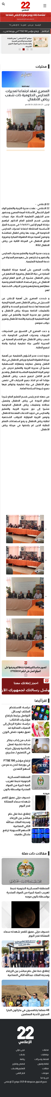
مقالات (45, 1068)
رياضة (22, 1059)
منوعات (45, 1073)
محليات (41, 66)
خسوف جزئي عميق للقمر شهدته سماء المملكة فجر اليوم (16, 801)
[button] (31, 49)
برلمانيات (45, 1054)
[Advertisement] (25, 176)
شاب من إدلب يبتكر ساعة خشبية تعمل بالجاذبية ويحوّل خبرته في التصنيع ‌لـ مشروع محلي (27, 748)
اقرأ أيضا (41, 701)
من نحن (30, 25)
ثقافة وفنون (43, 1064)
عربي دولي (20, 1050)
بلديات (22, 1054)
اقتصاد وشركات (42, 1059)
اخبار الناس (20, 1073)
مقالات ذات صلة (34, 853)
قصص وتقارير (18, 1064)
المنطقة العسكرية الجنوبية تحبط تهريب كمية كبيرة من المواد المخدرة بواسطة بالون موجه (20, 31)
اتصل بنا (23, 25)
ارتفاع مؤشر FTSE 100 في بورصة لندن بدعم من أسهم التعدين (16, 764)
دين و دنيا (45, 1078)
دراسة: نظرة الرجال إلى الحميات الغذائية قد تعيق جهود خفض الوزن (16, 727)
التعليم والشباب (18, 1068)
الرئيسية (38, 25)
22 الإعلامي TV (14, 25)
